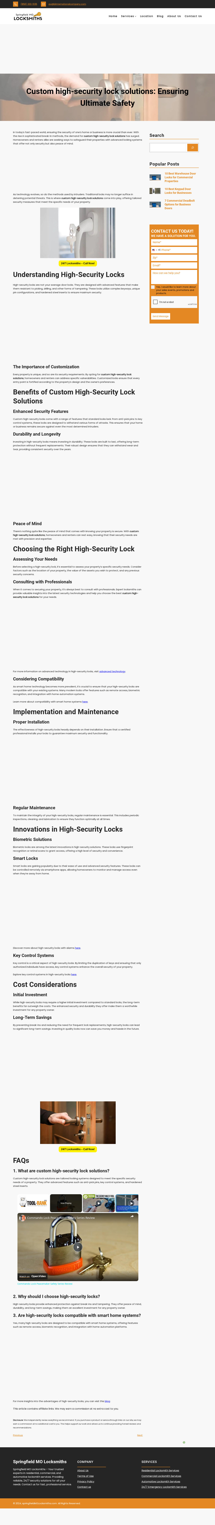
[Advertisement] (107, 50)
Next (140, 1435)
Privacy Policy (85, 1481)
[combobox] (155, 250)
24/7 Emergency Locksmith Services (164, 1487)
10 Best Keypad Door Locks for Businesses (178, 190)
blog (107, 1401)
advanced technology (112, 671)
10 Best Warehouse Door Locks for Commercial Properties (180, 177)
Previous (18, 1435)
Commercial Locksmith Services (161, 1476)
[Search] (192, 147)
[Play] (99, 1203)
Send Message (161, 316)
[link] (22, 1218)
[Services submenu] (135, 16)
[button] (78, 263)
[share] (132, 1216)
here (85, 701)
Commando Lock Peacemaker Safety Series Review (61, 1218)
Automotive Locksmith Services (160, 1481)
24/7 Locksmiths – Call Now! (78, 263)
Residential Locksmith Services (160, 1470)
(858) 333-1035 (29, 4)
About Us (82, 1470)
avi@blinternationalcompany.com (67, 4)
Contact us (84, 1487)
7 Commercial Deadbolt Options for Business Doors (180, 204)
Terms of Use (85, 1476)
